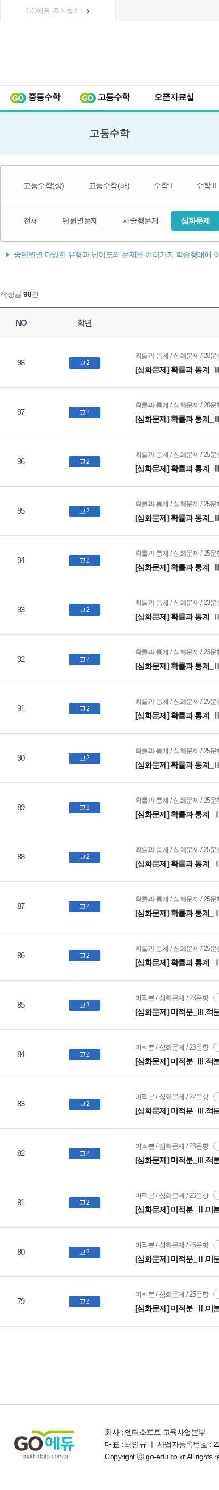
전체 (30, 220)
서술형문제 (141, 220)
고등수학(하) (109, 185)
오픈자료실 (174, 96)
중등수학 (43, 96)
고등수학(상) (43, 185)
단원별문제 (80, 220)
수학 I (163, 185)
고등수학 (113, 96)
